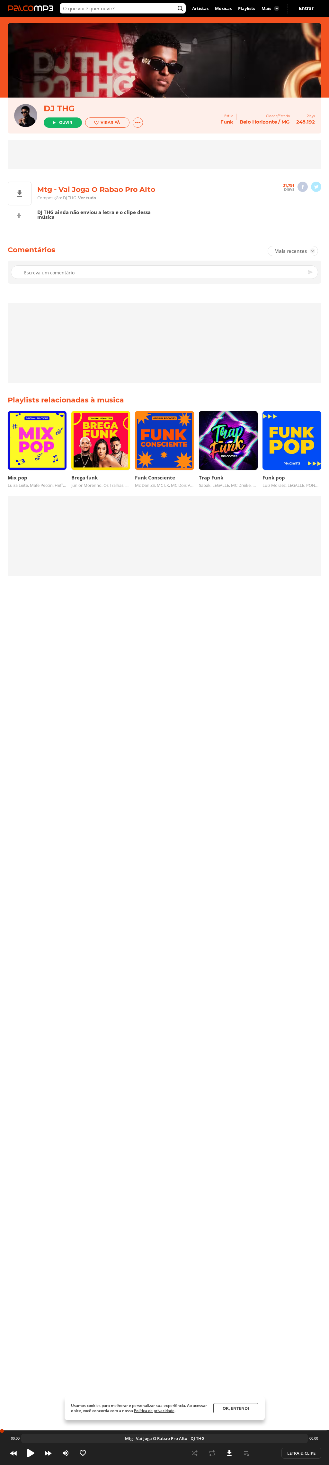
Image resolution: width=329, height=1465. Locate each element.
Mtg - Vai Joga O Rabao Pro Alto (156, 1438)
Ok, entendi (236, 1408)
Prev (13, 1453)
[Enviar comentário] (311, 272)
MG (285, 122)
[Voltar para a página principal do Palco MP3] (32, 8)
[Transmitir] (264, 1453)
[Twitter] (316, 187)
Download (229, 1453)
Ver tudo (87, 198)
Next (48, 1453)
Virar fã (110, 122)
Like (83, 1453)
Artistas (200, 8)
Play (31, 1453)
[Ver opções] (138, 122)
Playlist (246, 1453)
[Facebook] (303, 187)
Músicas (223, 8)
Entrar (306, 8)
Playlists (246, 8)
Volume (65, 1453)
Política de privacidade (154, 1410)
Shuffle (194, 1453)
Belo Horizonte (258, 122)
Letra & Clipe (301, 1453)
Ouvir (65, 122)
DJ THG (59, 108)
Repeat (212, 1453)
